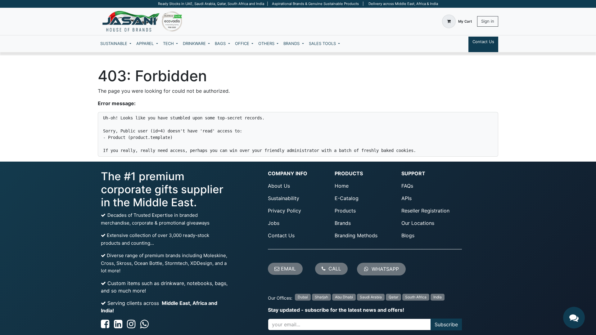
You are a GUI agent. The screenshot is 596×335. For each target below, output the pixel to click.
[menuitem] (116, 43)
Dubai (303, 297)
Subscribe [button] (446, 324)
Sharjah (321, 297)
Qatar (393, 297)
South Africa (416, 297)
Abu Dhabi (344, 297)
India (437, 297)
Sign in (487, 21)
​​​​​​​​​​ (384, 269)
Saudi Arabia (371, 297)
